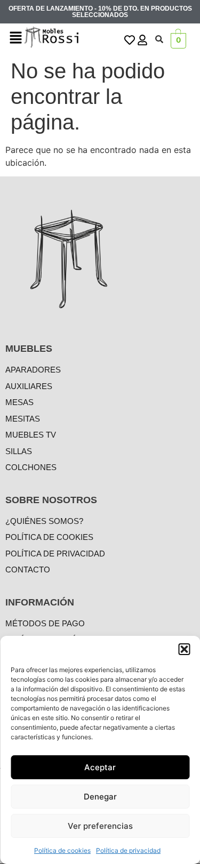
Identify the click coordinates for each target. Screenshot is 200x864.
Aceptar (100, 767)
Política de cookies (62, 850)
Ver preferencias (100, 826)
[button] (184, 649)
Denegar (100, 797)
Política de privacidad (128, 850)
